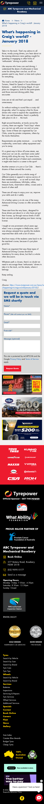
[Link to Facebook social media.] (22, 798)
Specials (7, 706)
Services (7, 684)
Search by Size (9, 661)
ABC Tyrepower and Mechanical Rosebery (24, 10)
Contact (7, 709)
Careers (7, 716)
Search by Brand (10, 664)
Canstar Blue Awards (11, 738)
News (6, 723)
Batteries (6, 687)
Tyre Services (8, 697)
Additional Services (11, 703)
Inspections (7, 690)
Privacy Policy (15, 359)
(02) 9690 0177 (16, 569)
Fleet (5, 719)
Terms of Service (32, 359)
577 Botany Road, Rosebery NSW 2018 (21, 563)
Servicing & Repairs (11, 693)
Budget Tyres (8, 741)
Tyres (5, 655)
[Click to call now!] (28, 3)
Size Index (7, 735)
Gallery (7, 726)
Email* (7, 322)
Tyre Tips (6, 671)
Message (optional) (12, 339)
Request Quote (12, 368)
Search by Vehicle (10, 658)
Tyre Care (7, 668)
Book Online (9, 713)
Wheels (7, 674)
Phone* (17, 314)
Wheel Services (9, 700)
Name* (7, 306)
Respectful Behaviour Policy (12, 792)
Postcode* (8, 330)
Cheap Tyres (8, 744)
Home (7, 20)
